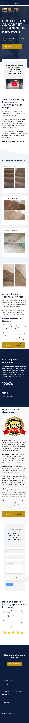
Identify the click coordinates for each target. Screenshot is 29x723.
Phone (8, 557)
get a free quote (12, 46)
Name (8, 546)
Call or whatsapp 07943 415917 (13, 691)
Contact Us (14, 664)
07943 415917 (19, 141)
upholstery (21, 615)
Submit (10, 584)
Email (8, 552)
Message (9, 563)
